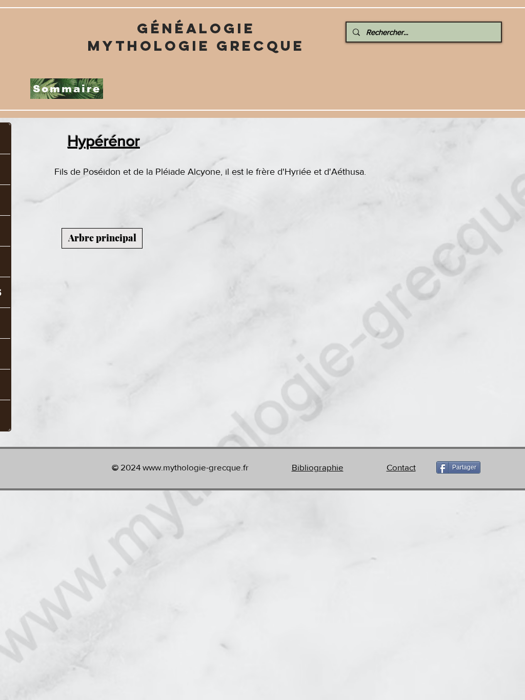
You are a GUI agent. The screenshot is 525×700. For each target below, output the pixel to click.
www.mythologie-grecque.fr (196, 467)
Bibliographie (318, 467)
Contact (401, 467)
